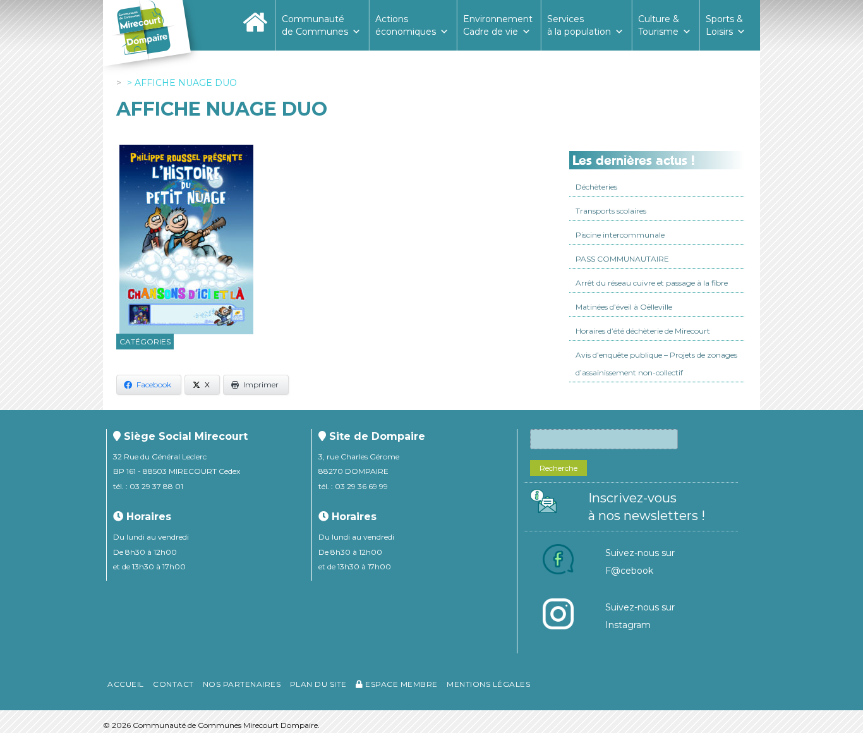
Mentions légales (488, 684)
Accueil (125, 684)
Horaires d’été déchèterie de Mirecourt (643, 331)
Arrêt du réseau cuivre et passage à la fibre (652, 283)
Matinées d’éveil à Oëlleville (624, 307)
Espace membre (400, 684)
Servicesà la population (579, 25)
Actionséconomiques (405, 25)
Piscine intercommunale (620, 234)
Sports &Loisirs (724, 25)
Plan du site (318, 684)
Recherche (558, 468)
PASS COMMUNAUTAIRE (622, 259)
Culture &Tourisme (658, 25)
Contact (173, 684)
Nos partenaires (242, 684)
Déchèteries (596, 186)
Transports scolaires (611, 210)
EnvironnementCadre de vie (498, 25)
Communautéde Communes (315, 25)
